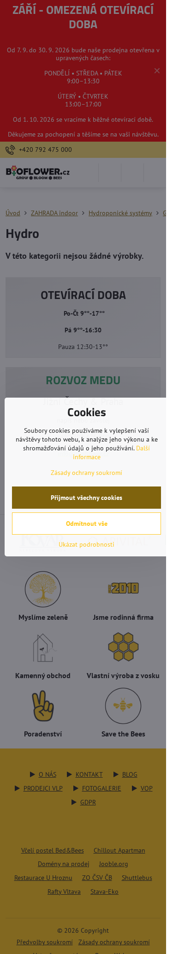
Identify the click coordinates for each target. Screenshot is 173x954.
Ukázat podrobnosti (86, 544)
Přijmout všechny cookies (86, 497)
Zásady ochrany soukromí (86, 472)
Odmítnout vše (86, 523)
